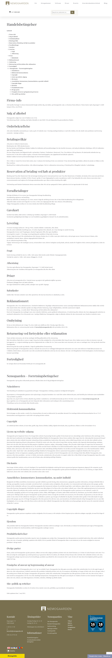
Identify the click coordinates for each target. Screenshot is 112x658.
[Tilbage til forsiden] (17, 3)
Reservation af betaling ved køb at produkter (22, 43)
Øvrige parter (15, 90)
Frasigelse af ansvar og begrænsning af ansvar (25, 92)
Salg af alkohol (13, 36)
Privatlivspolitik (52, 633)
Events (75, 3)
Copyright (14, 75)
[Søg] (72, 12)
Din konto (15, 79)
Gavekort (12, 47)
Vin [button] (36, 3)
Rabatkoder (15, 58)
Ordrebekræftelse (14, 39)
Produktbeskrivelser (17, 87)
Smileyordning (51, 626)
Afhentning (15, 53)
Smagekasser (46, 3)
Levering (11, 49)
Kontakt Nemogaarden (53, 624)
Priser (11, 56)
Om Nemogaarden (52, 621)
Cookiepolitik (51, 631)
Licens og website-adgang (19, 77)
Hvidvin (70, 625)
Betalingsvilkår (13, 41)
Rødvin (70, 623)
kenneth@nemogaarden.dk (44, 327)
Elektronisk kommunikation (20, 73)
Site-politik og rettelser (18, 94)
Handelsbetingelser (32, 637)
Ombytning (12, 62)
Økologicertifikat (52, 628)
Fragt (13, 51)
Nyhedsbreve (15, 70)
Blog (105, 3)
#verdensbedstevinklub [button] (91, 3)
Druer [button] (67, 3)
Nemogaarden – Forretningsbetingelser (21, 68)
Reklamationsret (14, 60)
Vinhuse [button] (58, 3)
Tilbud (70, 621)
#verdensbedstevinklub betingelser (34, 641)
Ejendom (14, 85)
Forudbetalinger (14, 45)
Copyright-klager (16, 83)
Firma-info (12, 34)
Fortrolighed (13, 66)
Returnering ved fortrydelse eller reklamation (22, 64)
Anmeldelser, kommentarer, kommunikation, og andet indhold (30, 81)
